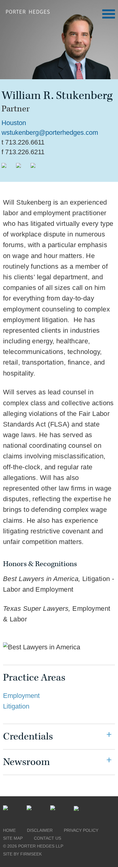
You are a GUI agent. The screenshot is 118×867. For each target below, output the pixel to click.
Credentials (28, 736)
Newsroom (26, 762)
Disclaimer (40, 830)
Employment (21, 695)
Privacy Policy (81, 830)
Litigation (16, 706)
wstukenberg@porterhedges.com (50, 132)
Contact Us (47, 838)
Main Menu (108, 14)
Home (9, 830)
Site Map (13, 838)
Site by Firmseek (22, 854)
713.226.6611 (24, 142)
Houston (14, 123)
